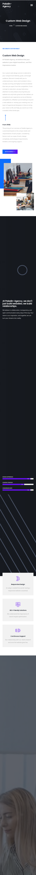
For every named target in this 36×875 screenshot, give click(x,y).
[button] (31, 5)
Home (10, 26)
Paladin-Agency (7, 5)
